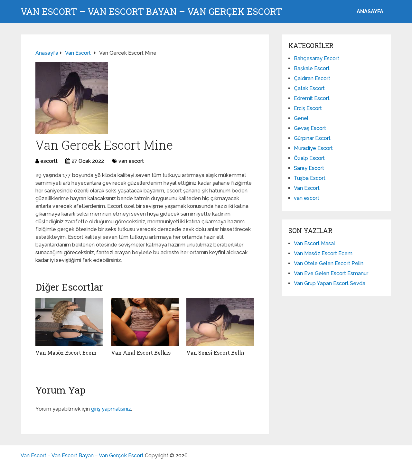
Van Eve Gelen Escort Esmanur (331, 273)
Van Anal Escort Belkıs (141, 352)
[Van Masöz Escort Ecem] (69, 322)
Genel (301, 118)
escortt (49, 161)
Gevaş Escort (310, 128)
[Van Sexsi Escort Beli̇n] (220, 322)
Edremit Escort (312, 98)
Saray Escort (309, 168)
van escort (131, 161)
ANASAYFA (370, 11)
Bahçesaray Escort (316, 58)
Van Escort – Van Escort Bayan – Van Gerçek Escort (151, 11)
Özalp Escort (309, 158)
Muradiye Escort (313, 148)
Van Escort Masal (314, 243)
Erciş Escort (308, 108)
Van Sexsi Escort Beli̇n (215, 352)
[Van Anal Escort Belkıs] (145, 322)
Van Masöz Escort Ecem (66, 352)
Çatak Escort (309, 88)
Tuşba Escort (309, 178)
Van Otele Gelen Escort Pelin (328, 263)
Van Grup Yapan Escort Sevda (329, 283)
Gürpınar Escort (312, 138)
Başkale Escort (312, 68)
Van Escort (307, 188)
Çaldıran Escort (312, 78)
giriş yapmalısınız (111, 409)
